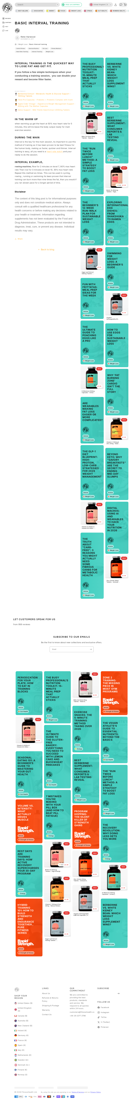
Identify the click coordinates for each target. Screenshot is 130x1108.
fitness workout (56, 48)
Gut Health (102, 11)
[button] (125, 5)
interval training (37, 51)
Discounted (38, 11)
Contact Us (46, 1014)
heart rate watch (55, 151)
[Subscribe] (90, 649)
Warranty (46, 1010)
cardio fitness (20, 48)
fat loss (45, 48)
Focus (63, 11)
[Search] (57, 4)
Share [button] (20, 239)
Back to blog (47, 249)
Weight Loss (23, 44)
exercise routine (34, 48)
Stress (89, 11)
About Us (46, 993)
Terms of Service (78, 1092)
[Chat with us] (121, 5)
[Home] (15, 44)
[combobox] (37, 5)
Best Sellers (23, 11)
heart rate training (22, 51)
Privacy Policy (95, 1092)
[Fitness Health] (7, 8)
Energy (52, 11)
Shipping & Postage (50, 1006)
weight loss (49, 51)
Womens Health (119, 11)
